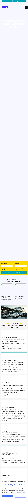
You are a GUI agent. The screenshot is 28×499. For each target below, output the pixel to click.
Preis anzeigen (14, 272)
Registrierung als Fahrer (7, 1)
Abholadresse (4, 263)
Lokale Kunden (22, 1)
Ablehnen (20, 496)
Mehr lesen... (22, 492)
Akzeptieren (7, 496)
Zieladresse (17, 263)
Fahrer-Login (15, 1)
